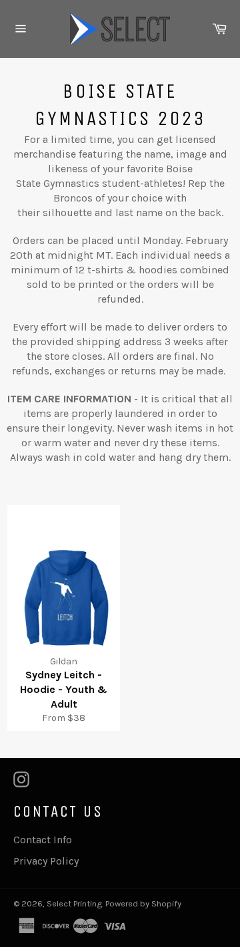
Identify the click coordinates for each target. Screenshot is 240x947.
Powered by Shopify (143, 903)
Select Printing (74, 903)
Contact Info (42, 839)
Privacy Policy (46, 861)
